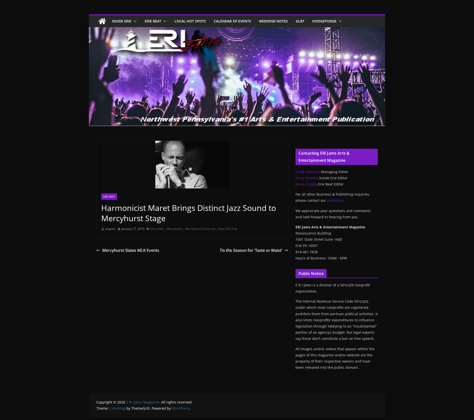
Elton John (157, 229)
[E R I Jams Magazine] (102, 21)
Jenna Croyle (306, 184)
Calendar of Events (232, 21)
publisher (335, 200)
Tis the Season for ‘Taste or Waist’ (251, 250)
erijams (110, 229)
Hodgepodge (324, 21)
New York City (227, 229)
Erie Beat (153, 21)
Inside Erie (121, 21)
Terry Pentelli (306, 178)
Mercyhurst (174, 229)
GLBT (300, 21)
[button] (134, 21)
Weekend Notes (273, 21)
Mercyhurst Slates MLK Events (130, 250)
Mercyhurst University (200, 229)
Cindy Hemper (307, 171)
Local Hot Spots (190, 21)
